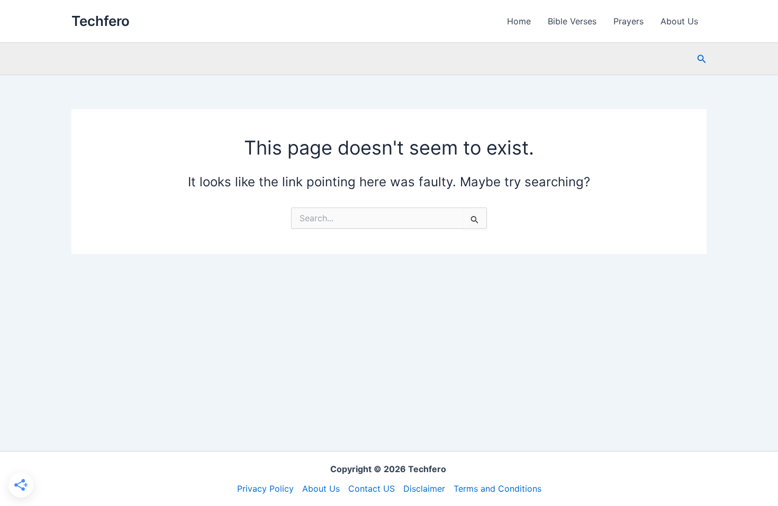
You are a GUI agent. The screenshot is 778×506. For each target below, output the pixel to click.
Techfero (100, 21)
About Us (679, 21)
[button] (702, 59)
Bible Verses (572, 21)
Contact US (371, 488)
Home (519, 21)
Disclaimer (424, 488)
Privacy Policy (265, 488)
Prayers (628, 21)
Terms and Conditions (497, 488)
